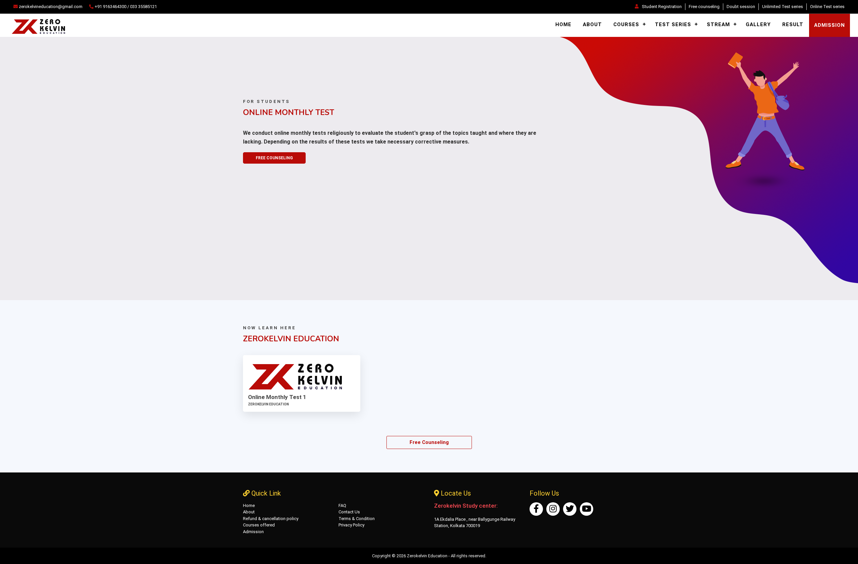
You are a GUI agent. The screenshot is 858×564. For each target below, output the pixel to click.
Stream (718, 24)
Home (563, 24)
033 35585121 (143, 6)
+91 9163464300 (110, 6)
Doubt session (741, 6)
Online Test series (827, 6)
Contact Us (349, 511)
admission (829, 25)
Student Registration (662, 6)
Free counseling (704, 6)
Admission (253, 531)
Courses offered (259, 524)
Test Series (673, 24)
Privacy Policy (351, 524)
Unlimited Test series (782, 6)
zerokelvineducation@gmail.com (50, 6)
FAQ (342, 505)
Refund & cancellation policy (270, 518)
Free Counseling (274, 158)
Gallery (758, 24)
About (592, 24)
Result (792, 24)
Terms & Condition (357, 518)
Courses (626, 24)
